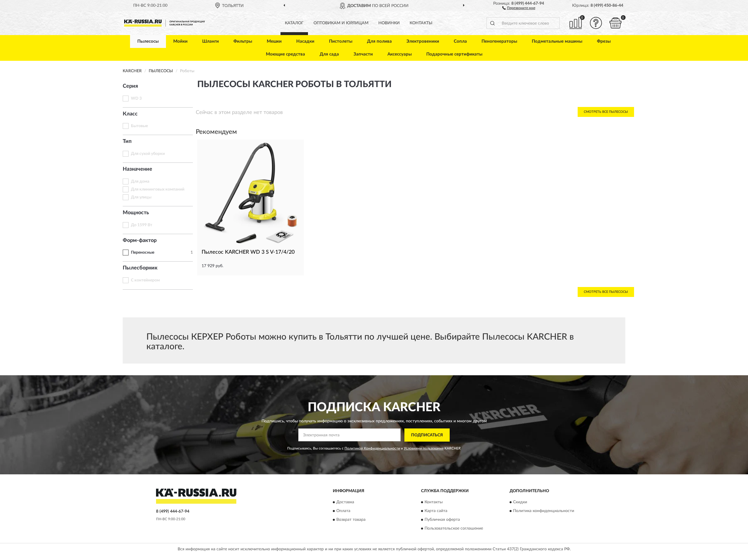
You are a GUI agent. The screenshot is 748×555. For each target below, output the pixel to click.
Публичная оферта (442, 520)
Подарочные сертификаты (454, 54)
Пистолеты (340, 41)
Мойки (180, 41)
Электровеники (422, 41)
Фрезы (604, 41)
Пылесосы (148, 41)
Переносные (142, 252)
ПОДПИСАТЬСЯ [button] (427, 435)
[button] (518, 7)
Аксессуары (399, 54)
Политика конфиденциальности (543, 511)
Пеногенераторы (499, 41)
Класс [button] (130, 114)
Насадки (305, 41)
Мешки (274, 41)
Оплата (343, 511)
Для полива (379, 41)
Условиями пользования (424, 448)
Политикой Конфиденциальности (372, 448)
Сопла (460, 41)
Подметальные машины (557, 41)
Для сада (329, 54)
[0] (615, 23)
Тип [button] (127, 141)
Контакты (421, 23)
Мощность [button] (136, 212)
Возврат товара (351, 520)
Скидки (520, 502)
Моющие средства (285, 54)
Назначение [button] (137, 169)
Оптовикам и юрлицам (341, 23)
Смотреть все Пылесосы (606, 111)
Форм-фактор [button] (140, 240)
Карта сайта (436, 511)
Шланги (210, 41)
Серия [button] (130, 86)
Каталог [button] (294, 23)
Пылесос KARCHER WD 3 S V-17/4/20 (248, 252)
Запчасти (363, 54)
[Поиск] (492, 23)
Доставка (345, 502)
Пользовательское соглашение (454, 529)
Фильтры (242, 41)
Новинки (389, 23)
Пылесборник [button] (140, 268)
